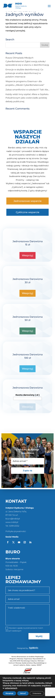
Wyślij (39, 636)
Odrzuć (23, 693)
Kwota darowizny (27, 395)
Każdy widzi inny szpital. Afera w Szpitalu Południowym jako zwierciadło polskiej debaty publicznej (27, 98)
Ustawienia (37, 693)
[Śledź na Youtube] (19, 542)
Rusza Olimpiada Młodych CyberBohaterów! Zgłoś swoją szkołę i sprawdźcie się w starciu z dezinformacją (27, 61)
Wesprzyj (27, 255)
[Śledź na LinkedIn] (30, 542)
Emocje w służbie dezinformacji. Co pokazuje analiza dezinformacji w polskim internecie (24, 73)
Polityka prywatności (16, 531)
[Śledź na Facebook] (8, 542)
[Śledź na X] (13, 542)
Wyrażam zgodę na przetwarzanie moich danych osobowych (24, 629)
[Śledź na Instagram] (24, 542)
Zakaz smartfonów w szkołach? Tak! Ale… (27, 89)
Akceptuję (9, 693)
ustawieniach (11, 688)
